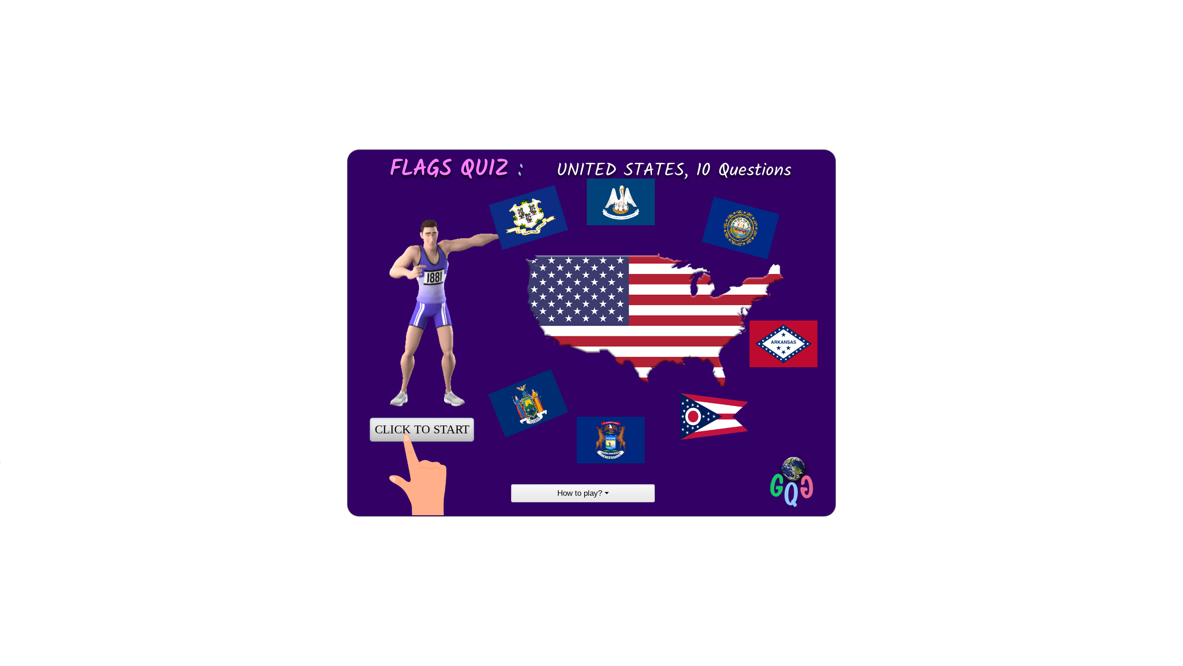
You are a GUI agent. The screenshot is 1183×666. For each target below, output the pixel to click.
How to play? (583, 493)
